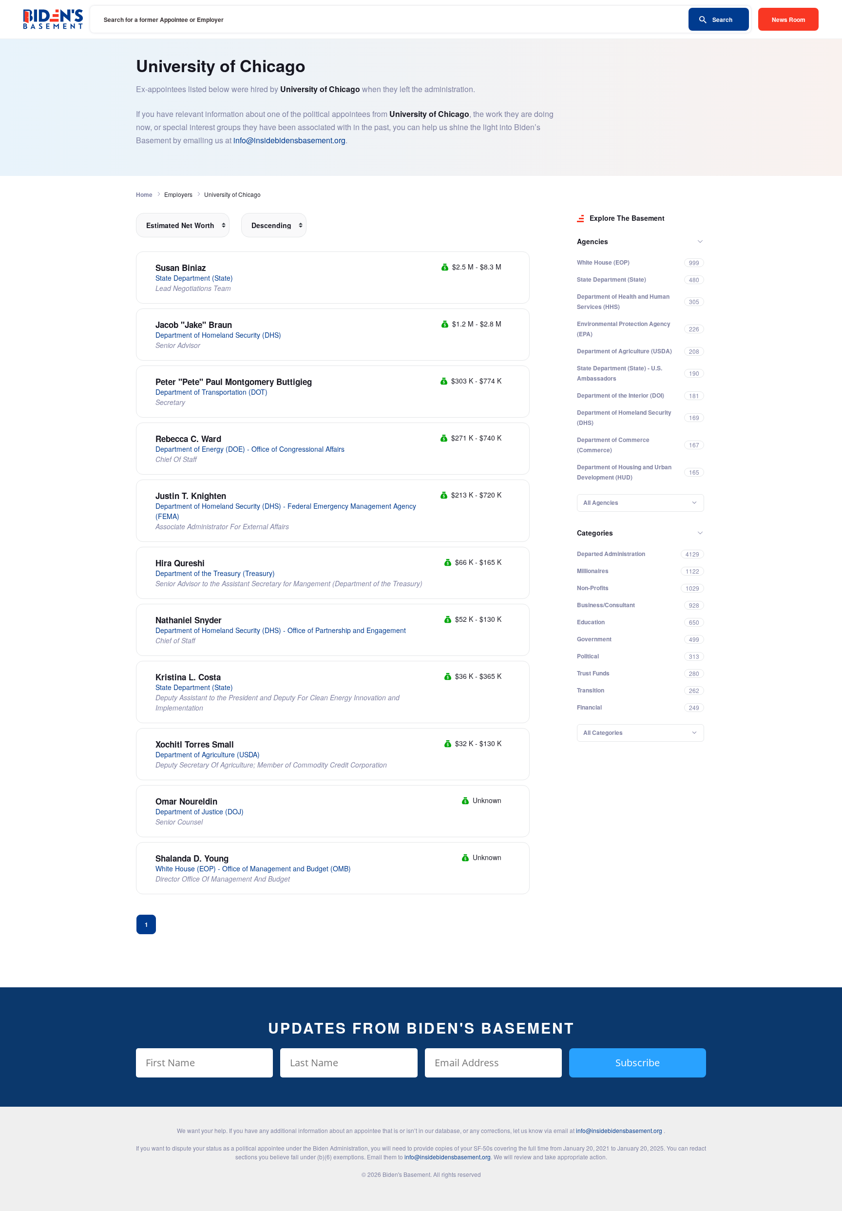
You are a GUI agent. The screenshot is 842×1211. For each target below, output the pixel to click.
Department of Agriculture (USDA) (207, 754)
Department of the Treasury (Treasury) (215, 573)
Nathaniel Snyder (188, 620)
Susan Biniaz (180, 267)
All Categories (603, 732)
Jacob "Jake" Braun (193, 324)
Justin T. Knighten (190, 495)
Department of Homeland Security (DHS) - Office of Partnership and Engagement (280, 630)
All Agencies (600, 502)
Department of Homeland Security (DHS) (218, 335)
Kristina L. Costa (188, 677)
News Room (788, 19)
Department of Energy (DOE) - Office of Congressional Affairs (249, 449)
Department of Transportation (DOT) (211, 392)
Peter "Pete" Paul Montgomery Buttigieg (233, 381)
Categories (595, 533)
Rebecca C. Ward (188, 438)
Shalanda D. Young (192, 858)
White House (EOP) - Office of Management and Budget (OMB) (253, 868)
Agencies (592, 241)
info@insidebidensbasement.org (289, 140)
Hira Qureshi (180, 563)
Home (144, 194)
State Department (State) (194, 278)
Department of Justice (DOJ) (199, 811)
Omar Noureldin (186, 801)
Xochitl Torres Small (194, 744)
